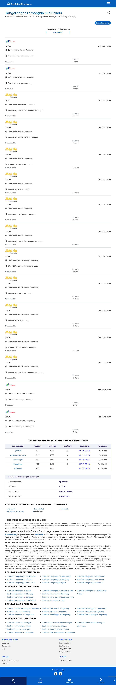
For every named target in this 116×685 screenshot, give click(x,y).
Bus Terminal (64, 646)
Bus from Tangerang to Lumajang (55, 579)
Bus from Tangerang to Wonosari (90, 583)
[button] (13, 681)
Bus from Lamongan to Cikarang (20, 594)
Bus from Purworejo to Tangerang (90, 611)
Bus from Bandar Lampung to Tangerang (23, 608)
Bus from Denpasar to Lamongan (20, 632)
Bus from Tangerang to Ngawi (54, 583)
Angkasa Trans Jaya (18, 455)
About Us (5, 643)
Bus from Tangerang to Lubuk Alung (56, 576)
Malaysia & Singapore (10, 660)
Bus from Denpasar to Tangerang (20, 615)
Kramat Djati (18, 459)
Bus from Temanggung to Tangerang (92, 615)
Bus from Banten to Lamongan (19, 623)
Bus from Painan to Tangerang (54, 611)
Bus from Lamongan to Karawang (55, 594)
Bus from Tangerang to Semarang (90, 579)
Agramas (17, 451)
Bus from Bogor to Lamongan (18, 629)
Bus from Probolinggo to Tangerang (56, 615)
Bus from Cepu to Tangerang (18, 611)
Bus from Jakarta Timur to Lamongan (57, 623)
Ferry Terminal (64, 651)
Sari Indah (18, 468)
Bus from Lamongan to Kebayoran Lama (58, 597)
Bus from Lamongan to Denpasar (20, 597)
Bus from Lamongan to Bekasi (19, 591)
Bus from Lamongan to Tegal (53, 600)
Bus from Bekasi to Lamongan (19, 626)
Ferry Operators (65, 649)
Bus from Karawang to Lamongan (55, 629)
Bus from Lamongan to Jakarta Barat (21, 600)
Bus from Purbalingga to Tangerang (91, 608)
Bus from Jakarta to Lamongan (54, 626)
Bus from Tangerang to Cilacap (19, 579)
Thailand (5, 663)
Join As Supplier (65, 660)
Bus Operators (64, 643)
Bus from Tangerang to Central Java (21, 576)
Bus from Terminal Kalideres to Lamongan (58, 632)
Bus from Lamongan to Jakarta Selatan (57, 591)
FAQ (3, 649)
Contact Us (6, 646)
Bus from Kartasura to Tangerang (55, 608)
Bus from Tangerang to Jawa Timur (21, 583)
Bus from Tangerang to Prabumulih (91, 576)
